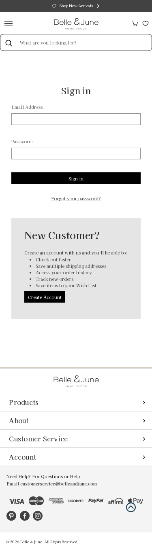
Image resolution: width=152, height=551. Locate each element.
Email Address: (27, 107)
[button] (131, 507)
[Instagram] (38, 516)
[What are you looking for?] (8, 42)
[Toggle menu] (11, 23)
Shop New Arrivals (76, 5)
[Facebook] (25, 516)
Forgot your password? (76, 198)
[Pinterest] (11, 516)
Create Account (45, 297)
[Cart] (135, 22)
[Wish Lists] (145, 22)
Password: (22, 141)
